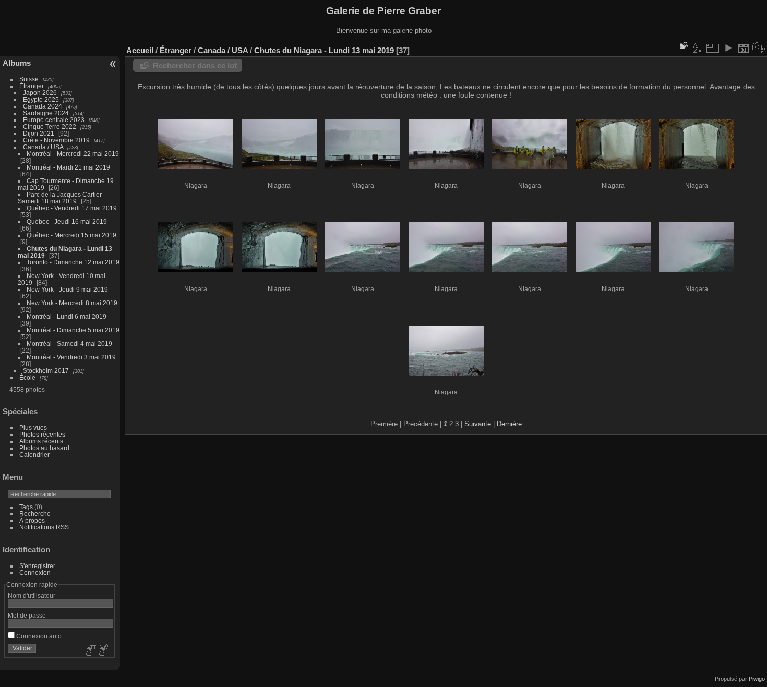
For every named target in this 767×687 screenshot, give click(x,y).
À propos (32, 520)
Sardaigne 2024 (46, 113)
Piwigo (757, 679)
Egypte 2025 (41, 99)
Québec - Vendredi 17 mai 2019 (72, 207)
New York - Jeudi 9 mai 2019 (67, 289)
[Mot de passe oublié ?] (103, 650)
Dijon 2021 (38, 133)
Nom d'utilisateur (31, 595)
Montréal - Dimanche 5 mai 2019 (73, 330)
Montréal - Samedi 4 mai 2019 (69, 343)
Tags (26, 506)
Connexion (35, 572)
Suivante (477, 424)
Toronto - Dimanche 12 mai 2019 (73, 262)
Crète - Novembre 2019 (56, 140)
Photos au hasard (44, 447)
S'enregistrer (37, 565)
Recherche (35, 513)
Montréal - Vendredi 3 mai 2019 (71, 357)
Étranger (31, 85)
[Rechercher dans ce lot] (683, 45)
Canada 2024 (42, 106)
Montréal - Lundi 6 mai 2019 (66, 316)
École (27, 377)
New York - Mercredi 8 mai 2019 (72, 302)
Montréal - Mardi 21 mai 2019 (68, 167)
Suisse (29, 79)
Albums (17, 62)
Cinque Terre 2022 (49, 126)
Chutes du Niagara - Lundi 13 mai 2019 (324, 50)
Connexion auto (38, 636)
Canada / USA (43, 146)
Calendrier (34, 454)
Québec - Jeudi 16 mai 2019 (67, 221)
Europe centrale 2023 (54, 119)
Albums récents (41, 441)
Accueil (139, 50)
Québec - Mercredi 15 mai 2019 (71, 235)
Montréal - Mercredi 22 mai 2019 (73, 153)
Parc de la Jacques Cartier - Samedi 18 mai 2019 (61, 197)
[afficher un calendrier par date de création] (759, 48)
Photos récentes (42, 434)
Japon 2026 (40, 92)
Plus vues (33, 427)
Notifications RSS (44, 527)
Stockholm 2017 (46, 370)
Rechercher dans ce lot (195, 65)
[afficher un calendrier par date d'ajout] (743, 48)
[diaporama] (728, 48)
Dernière (509, 424)
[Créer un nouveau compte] (90, 650)
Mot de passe (27, 615)
